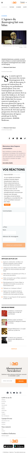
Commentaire (7, 211)
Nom (4, 230)
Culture (3, 407)
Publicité (3, 422)
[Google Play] (19, 446)
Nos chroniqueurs (5, 415)
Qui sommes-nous (5, 420)
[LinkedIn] (17, 393)
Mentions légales (5, 435)
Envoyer (21, 381)
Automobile (4, 410)
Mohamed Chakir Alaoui (10, 67)
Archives (3, 424)
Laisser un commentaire (14, 245)
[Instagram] (20, 393)
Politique (12, 7)
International (4, 405)
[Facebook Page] (8, 393)
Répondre (7, 204)
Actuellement (4, 7)
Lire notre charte (8, 163)
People (3, 412)
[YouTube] (14, 393)
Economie (18, 7)
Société (25, 7)
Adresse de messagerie (10, 236)
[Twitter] (11, 393)
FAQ (2, 429)
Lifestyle (3, 414)
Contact (3, 430)
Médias (3, 408)
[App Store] (8, 446)
